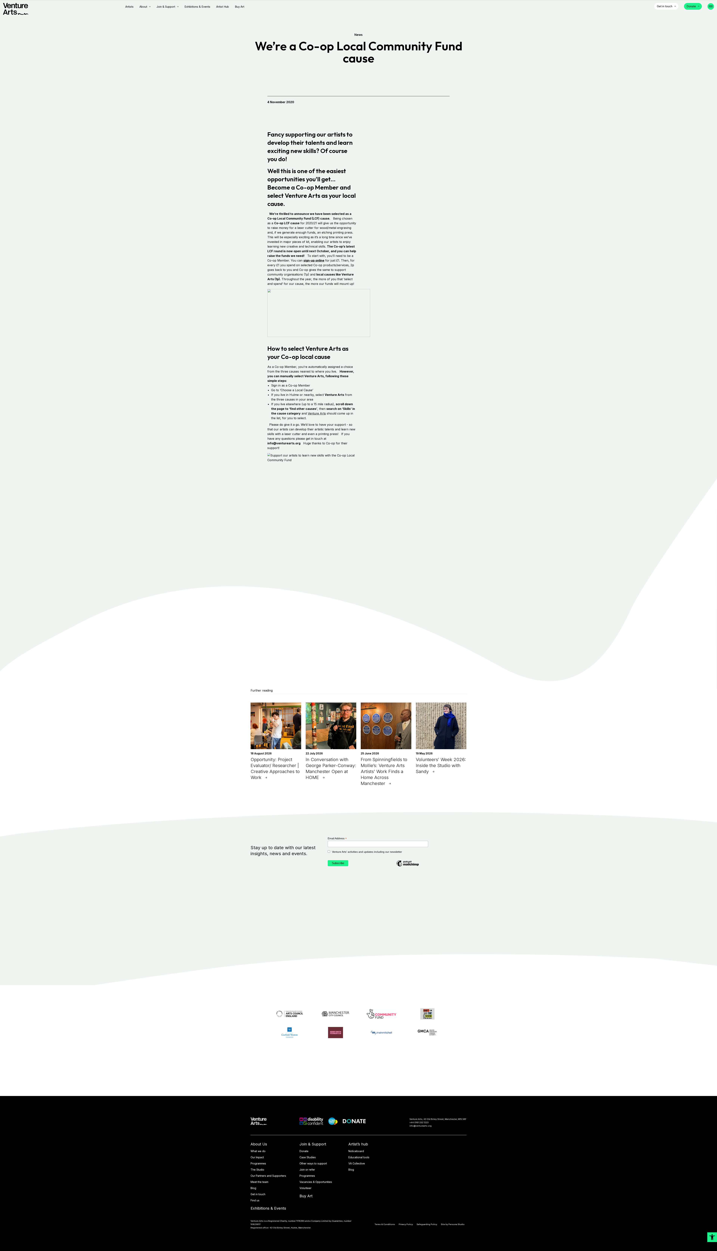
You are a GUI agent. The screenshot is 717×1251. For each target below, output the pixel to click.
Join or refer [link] (307, 1169)
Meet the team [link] (259, 1181)
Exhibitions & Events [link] (197, 6)
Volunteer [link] (305, 1188)
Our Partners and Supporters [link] (268, 1175)
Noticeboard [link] (356, 1151)
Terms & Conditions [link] (385, 1224)
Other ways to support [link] (313, 1163)
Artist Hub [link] (222, 6)
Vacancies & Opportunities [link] (315, 1181)
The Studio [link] (257, 1169)
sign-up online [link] (313, 260)
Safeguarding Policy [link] (427, 1224)
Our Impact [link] (257, 1157)
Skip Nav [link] (114, 6)
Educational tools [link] (358, 1157)
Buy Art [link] (239, 6)
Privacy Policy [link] (406, 1224)
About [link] (143, 7)
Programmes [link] (258, 1163)
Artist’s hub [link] (358, 1144)
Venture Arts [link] (317, 413)
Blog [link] (253, 1188)
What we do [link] (258, 1151)
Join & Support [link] (165, 7)
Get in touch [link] (258, 1194)
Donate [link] (303, 1151)
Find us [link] (255, 1200)
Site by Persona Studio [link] (453, 1224)
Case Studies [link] (307, 1157)
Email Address (337, 838)
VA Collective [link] (356, 1163)
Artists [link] (129, 6)
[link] (712, 1237)
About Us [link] (259, 1144)
